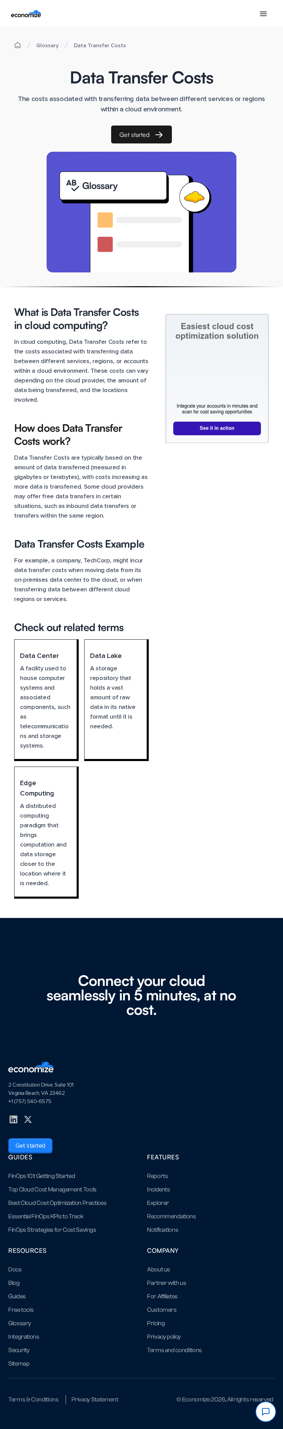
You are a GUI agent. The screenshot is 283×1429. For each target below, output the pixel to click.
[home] (26, 13)
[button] (263, 13)
